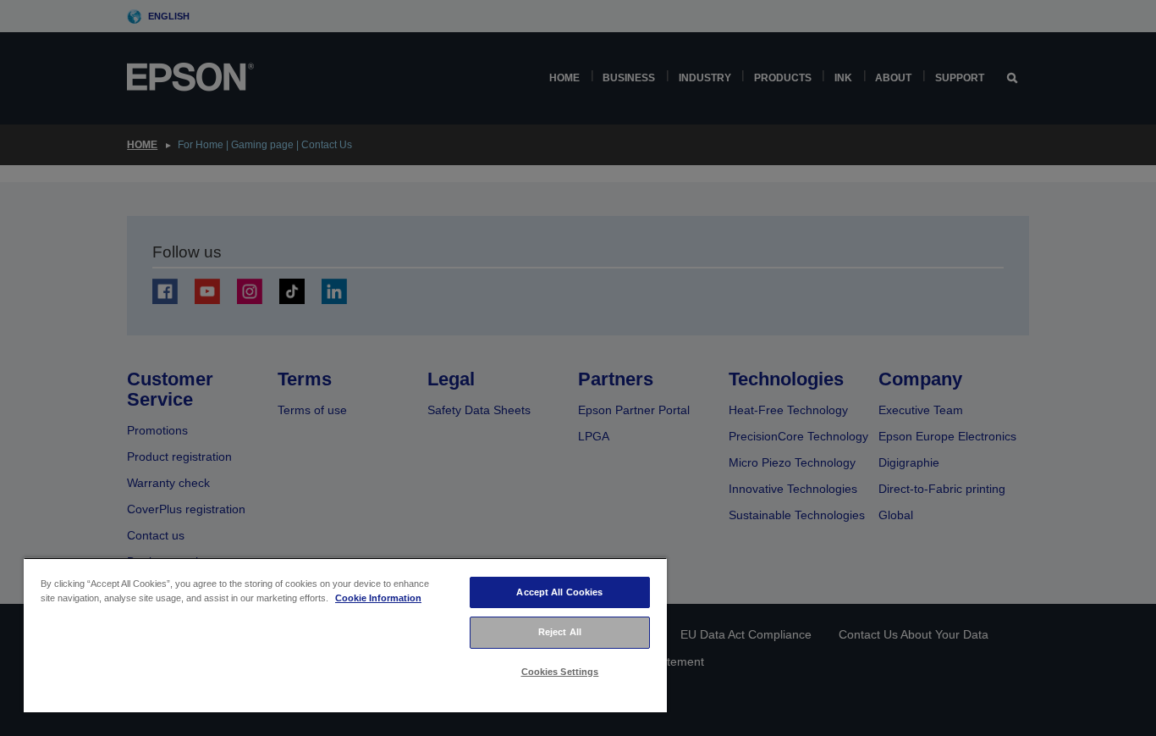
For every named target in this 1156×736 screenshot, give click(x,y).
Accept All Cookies (559, 592)
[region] (345, 634)
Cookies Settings (560, 672)
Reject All (559, 632)
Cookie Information (378, 598)
